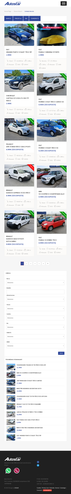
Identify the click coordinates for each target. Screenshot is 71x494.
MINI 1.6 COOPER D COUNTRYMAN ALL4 (29, 373)
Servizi (57, 488)
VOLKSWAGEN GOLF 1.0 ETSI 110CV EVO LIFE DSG (32, 396)
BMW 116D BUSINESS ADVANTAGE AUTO (29, 388)
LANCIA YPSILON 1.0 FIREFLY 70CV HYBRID (30, 412)
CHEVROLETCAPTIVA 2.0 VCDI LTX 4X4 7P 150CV (17, 98)
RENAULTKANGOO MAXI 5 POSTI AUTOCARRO (15, 238)
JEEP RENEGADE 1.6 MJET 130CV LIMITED (29, 381)
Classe (8, 304)
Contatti (39, 490)
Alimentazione (10, 295)
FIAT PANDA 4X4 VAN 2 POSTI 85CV (28, 420)
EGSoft (17, 488)
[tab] (35, 273)
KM (26, 18)
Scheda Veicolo (29, 11)
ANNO (8, 342)
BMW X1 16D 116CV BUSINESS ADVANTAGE (30, 428)
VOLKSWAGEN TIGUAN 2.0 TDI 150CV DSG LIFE (31, 365)
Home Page (7, 11)
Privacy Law (45, 488)
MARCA (8, 18)
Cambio (9, 314)
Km (7, 323)
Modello (9, 288)
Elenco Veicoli (18, 11)
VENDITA (9, 332)
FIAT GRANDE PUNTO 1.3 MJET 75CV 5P (29, 435)
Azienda (52, 488)
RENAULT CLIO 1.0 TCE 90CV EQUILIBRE (29, 404)
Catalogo (63, 488)
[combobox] (35, 282)
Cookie (39, 488)
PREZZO (17, 18)
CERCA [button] (8, 273)
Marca (8, 278)
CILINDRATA (35, 18)
